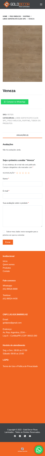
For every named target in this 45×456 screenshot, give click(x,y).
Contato (6, 271)
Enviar (7, 242)
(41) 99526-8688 (10, 289)
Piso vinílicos (14, 121)
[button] (22, 101)
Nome (6, 179)
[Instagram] (20, 436)
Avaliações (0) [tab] (22, 135)
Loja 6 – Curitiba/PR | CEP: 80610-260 (20, 336)
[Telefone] (25, 436)
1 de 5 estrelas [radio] (17, 173)
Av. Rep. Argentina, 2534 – (14, 332)
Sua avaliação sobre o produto (16, 203)
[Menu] (41, 4)
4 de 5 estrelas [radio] (25, 173)
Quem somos (8, 264)
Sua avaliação (9, 173)
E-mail (6, 191)
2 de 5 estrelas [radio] (20, 173)
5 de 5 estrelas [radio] (28, 173)
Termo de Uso (9, 366)
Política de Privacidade (27, 366)
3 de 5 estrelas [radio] (23, 173)
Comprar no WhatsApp (15, 102)
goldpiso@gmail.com (12, 323)
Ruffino (26, 121)
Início (5, 261)
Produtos (7, 268)
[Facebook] (15, 436)
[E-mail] (30, 436)
